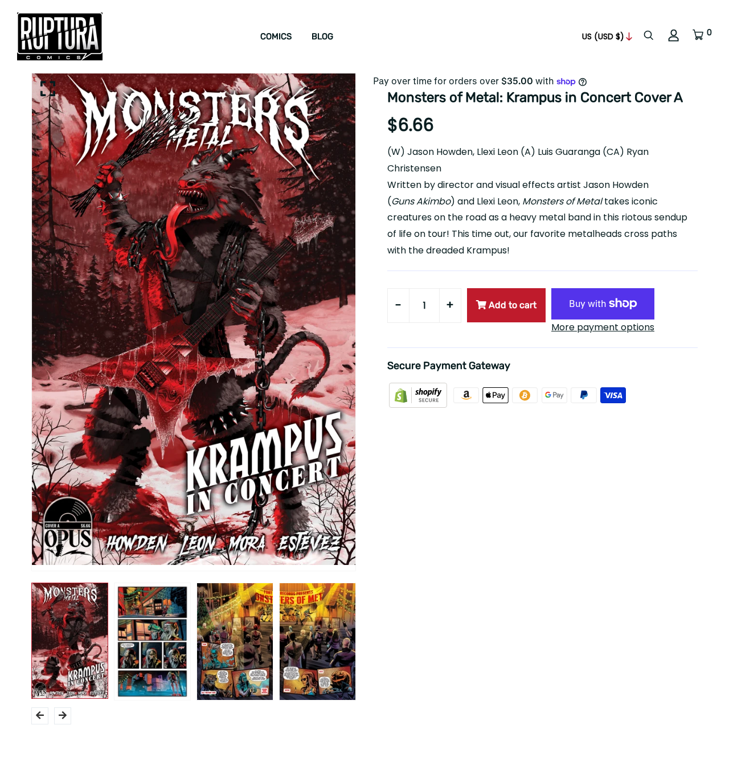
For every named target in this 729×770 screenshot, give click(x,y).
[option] (193, 319)
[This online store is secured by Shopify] (419, 395)
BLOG (322, 36)
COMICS (276, 36)
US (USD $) (603, 36)
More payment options (602, 327)
